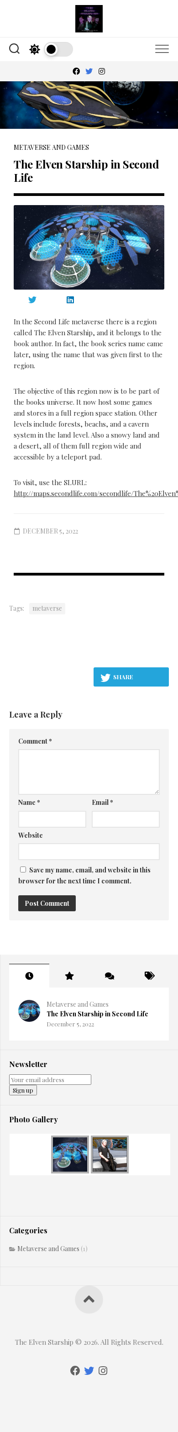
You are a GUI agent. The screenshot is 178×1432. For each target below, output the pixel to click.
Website (30, 835)
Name (29, 802)
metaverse (47, 608)
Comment (35, 741)
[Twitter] (89, 71)
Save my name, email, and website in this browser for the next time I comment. (84, 875)
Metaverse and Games (51, 147)
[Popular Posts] (69, 976)
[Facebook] (76, 71)
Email (102, 802)
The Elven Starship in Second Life (97, 1013)
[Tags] (149, 976)
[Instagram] (101, 71)
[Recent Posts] (29, 976)
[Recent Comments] (109, 976)
